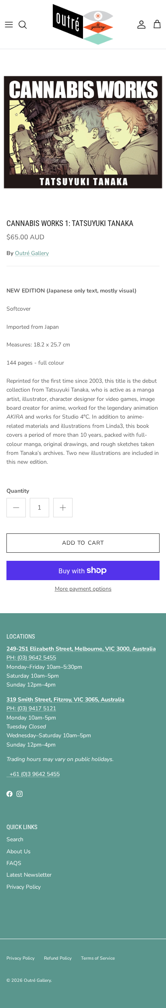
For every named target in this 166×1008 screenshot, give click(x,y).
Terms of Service (98, 958)
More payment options (83, 589)
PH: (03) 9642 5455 (31, 658)
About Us (18, 851)
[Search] (26, 24)
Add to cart (83, 543)
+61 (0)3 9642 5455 (33, 774)
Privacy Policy (23, 887)
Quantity (17, 491)
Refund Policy (58, 958)
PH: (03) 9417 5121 (31, 708)
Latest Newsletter (29, 875)
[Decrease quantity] (16, 507)
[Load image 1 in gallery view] (83, 132)
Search (14, 839)
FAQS (13, 863)
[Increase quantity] (63, 507)
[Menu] (9, 24)
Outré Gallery (32, 253)
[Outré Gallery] (83, 24)
